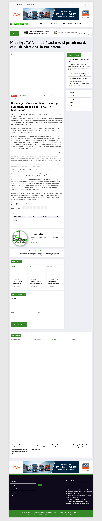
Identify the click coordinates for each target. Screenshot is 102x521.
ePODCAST (77, 24)
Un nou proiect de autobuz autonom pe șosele (80, 446)
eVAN (64, 24)
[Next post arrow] (62, 253)
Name (12, 312)
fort (34, 95)
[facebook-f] (70, 5)
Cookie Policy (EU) (26, 512)
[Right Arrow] (90, 35)
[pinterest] (38, 207)
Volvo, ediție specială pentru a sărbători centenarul (17, 282)
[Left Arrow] (87, 35)
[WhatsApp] (42, 207)
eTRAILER (57, 24)
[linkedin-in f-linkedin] (91, 5)
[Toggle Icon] (90, 24)
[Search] (86, 23)
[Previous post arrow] (11, 253)
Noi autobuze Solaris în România (59, 446)
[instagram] (74, 5)
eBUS (70, 24)
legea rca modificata (39, 95)
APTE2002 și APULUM (25, 95)
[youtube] (78, 5)
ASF (31, 95)
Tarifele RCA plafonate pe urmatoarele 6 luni (28, 254)
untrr (52, 95)
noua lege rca (47, 95)
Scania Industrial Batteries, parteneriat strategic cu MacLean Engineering (28, 32)
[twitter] (27, 207)
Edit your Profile (53, 237)
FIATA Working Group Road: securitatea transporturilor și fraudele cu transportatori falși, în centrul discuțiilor (84, 34)
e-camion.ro (15, 98)
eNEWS (42, 24)
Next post (40, 250)
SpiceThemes (71, 514)
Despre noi (76, 512)
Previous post (32, 250)
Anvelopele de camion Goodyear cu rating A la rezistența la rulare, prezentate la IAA (48, 254)
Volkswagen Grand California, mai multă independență (38, 447)
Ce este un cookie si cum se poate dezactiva (45, 512)
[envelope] (34, 207)
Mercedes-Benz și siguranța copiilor (57, 32)
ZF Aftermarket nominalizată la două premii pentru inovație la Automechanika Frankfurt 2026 (19, 449)
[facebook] (23, 207)
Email (39, 312)
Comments (13, 298)
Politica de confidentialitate (64, 512)
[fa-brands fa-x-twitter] (82, 5)
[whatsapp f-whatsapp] (86, 5)
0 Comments (24, 98)
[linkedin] (31, 207)
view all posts (34, 242)
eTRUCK (49, 24)
